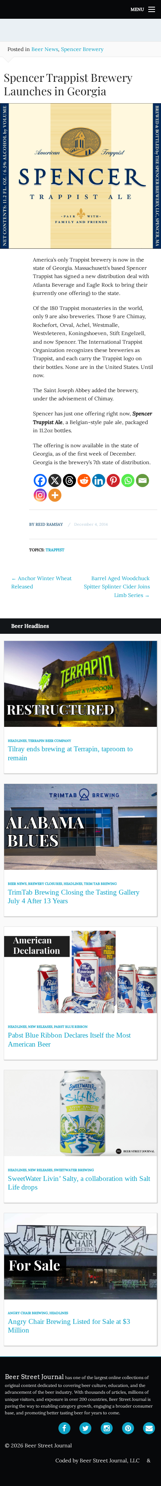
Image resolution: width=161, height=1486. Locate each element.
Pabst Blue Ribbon (71, 1026)
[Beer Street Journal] (80, 9)
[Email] (142, 480)
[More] (54, 495)
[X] (54, 480)
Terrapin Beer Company (49, 740)
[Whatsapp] (127, 480)
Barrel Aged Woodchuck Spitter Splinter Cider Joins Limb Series (117, 587)
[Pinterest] (113, 480)
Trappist (55, 549)
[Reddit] (84, 480)
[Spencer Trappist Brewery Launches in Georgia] (80, 178)
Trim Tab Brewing (100, 883)
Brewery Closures (45, 883)
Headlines (17, 740)
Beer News (44, 49)
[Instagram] (40, 495)
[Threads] (69, 480)
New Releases (40, 1026)
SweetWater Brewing (74, 1170)
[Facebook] (40, 480)
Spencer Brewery (82, 49)
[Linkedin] (98, 480)
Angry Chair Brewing (28, 1313)
